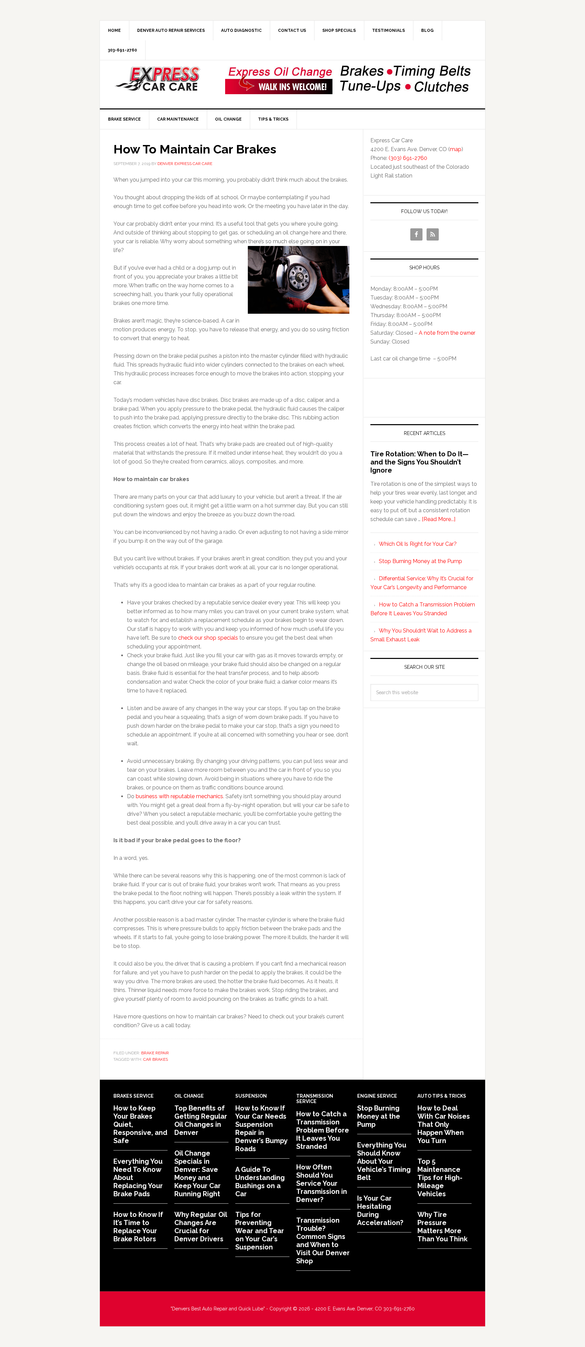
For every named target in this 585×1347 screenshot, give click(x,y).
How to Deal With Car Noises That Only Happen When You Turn (443, 1124)
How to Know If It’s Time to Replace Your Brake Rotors (138, 1226)
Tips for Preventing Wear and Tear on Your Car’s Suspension (259, 1230)
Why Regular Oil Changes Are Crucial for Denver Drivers (200, 1226)
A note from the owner (447, 333)
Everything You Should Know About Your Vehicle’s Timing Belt (384, 1161)
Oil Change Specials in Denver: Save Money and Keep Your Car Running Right (197, 1173)
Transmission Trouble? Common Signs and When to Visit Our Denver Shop (323, 1240)
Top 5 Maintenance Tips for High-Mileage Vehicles (439, 1177)
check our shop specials (208, 638)
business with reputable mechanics (179, 796)
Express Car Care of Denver (157, 79)
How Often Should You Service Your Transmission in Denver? (321, 1183)
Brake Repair (155, 1053)
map (455, 149)
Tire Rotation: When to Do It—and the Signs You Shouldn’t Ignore (419, 462)
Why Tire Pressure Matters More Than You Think (442, 1226)
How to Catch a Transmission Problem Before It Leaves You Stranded (322, 1130)
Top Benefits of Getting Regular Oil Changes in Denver (200, 1120)
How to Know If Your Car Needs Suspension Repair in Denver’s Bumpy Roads (261, 1128)
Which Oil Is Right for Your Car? (418, 544)
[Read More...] (438, 519)
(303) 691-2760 (408, 158)
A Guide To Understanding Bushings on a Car (260, 1181)
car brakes (155, 1059)
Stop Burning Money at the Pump (420, 561)
